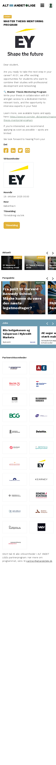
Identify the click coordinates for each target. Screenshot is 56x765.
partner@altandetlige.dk (39, 561)
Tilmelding (12, 225)
